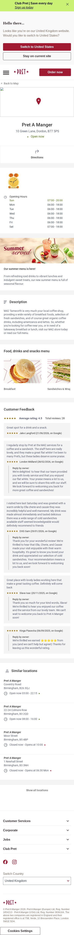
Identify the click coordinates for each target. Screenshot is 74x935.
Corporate (10, 830)
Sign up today (24, 7)
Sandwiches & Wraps (59, 388)
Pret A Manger (12, 680)
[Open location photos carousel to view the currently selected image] (14, 180)
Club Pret (10, 848)
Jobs (6, 839)
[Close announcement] (67, 4)
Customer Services (17, 821)
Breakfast (10, 388)
